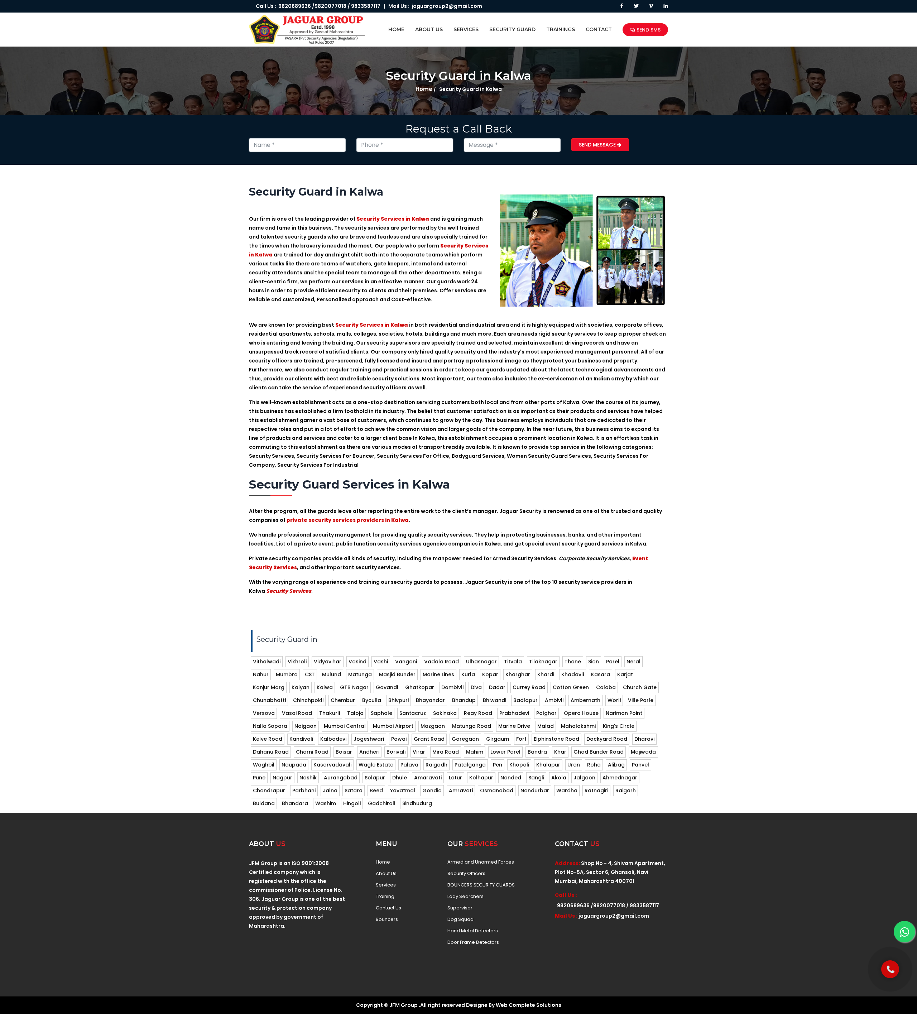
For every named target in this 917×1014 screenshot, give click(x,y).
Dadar (497, 687)
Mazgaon (433, 726)
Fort (521, 739)
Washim (325, 803)
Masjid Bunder (397, 674)
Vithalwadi (266, 661)
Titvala (513, 661)
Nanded (510, 777)
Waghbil (263, 764)
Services (386, 885)
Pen (497, 764)
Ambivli (554, 700)
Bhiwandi (494, 700)
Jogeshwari (369, 739)
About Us (386, 873)
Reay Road (478, 713)
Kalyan (300, 687)
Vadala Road (441, 661)
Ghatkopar (419, 687)
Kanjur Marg (268, 687)
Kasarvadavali (332, 764)
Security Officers (466, 873)
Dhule (399, 777)
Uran (573, 764)
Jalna (330, 790)
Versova (264, 713)
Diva (476, 687)
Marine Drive (514, 726)
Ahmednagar (619, 777)
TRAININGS (560, 29)
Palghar (546, 713)
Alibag (616, 764)
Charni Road (312, 751)
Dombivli (452, 687)
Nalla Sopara (270, 726)
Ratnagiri (596, 790)
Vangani (406, 661)
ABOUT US (429, 29)
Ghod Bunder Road (598, 751)
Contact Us (388, 908)
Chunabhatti (269, 700)
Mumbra (287, 674)
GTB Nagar (354, 687)
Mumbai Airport (393, 726)
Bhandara (295, 803)
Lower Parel (505, 751)
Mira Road (445, 751)
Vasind (357, 661)
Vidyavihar (327, 661)
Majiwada (643, 751)
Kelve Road (267, 739)
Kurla (468, 674)
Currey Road (529, 687)
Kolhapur (481, 777)
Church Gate (640, 687)
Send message (598, 144)
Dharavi (644, 739)
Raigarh (625, 790)
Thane (573, 661)
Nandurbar (534, 790)
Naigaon (305, 726)
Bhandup (464, 700)
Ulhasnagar (481, 661)
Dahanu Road (271, 751)
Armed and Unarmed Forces (480, 862)
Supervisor (459, 908)
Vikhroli (297, 661)
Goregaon (465, 739)
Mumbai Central (345, 726)
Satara (354, 790)
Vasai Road (297, 713)
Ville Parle (640, 700)
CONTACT (599, 29)
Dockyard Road (606, 739)
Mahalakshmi (578, 726)
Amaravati (428, 777)
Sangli (536, 777)
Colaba (606, 687)
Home (424, 89)
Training (385, 896)
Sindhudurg (417, 803)
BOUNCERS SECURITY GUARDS (481, 885)
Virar (419, 751)
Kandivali (301, 739)
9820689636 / (295, 6)
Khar (560, 751)
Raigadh (436, 764)
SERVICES (466, 29)
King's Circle (618, 726)
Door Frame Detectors (473, 942)
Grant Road (429, 739)
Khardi (545, 674)
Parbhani (304, 790)
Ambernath (585, 700)
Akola (558, 777)
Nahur (261, 674)
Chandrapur (269, 790)
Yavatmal (402, 790)
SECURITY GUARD (512, 29)
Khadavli (572, 674)
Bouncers (387, 919)
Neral (633, 661)
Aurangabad (340, 777)
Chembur (343, 700)
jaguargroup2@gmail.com (447, 6)
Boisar (344, 751)
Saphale (381, 713)
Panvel (640, 764)
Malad (545, 726)
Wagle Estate (376, 764)
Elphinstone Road (556, 739)
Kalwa (325, 687)
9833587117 (365, 6)
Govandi (387, 687)
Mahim (474, 751)
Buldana (264, 803)
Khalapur (548, 764)
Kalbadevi (333, 739)
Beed (376, 790)
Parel (612, 661)
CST (310, 674)
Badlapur (525, 700)
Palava (409, 764)
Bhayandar (430, 700)
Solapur (375, 777)
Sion (593, 661)
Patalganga (470, 764)
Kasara (600, 674)
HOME (396, 29)
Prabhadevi (514, 713)
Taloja (355, 713)
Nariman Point (624, 713)
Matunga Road (471, 726)
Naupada (294, 764)
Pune (259, 777)
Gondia (432, 790)
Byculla (371, 700)
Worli (614, 700)
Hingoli (352, 803)
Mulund (331, 674)
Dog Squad (460, 919)
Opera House (581, 713)
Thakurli (329, 713)
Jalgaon (584, 777)
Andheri (369, 751)
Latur (455, 777)
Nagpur (282, 777)
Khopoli (519, 764)
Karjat (625, 674)
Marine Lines (438, 674)
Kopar (490, 674)
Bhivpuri (398, 700)
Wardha (566, 790)
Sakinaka (445, 713)
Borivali (396, 751)
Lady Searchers (465, 896)
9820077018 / (332, 6)
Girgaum (497, 739)
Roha (594, 764)
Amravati (461, 790)
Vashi (381, 661)
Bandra (537, 751)
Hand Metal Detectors (472, 931)
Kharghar (517, 674)
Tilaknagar (543, 661)
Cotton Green (571, 687)
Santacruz (412, 713)
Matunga (360, 674)
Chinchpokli (308, 700)
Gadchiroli (381, 803)
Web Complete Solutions (528, 1005)
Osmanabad (496, 790)
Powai (399, 739)
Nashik (308, 777)
